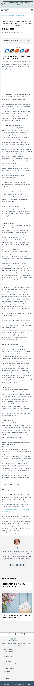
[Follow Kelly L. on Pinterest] (23, 565)
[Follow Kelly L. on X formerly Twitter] (13, 565)
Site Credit (26, 684)
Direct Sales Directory (11, 668)
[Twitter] (21, 634)
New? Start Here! (10, 651)
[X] (12, 50)
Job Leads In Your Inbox (12, 654)
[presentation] (17, 603)
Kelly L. (6, 32)
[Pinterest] (27, 50)
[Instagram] (18, 634)
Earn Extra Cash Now (11, 666)
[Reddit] (17, 50)
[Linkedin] (22, 50)
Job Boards (8, 661)
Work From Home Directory (12, 663)
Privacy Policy (7, 682)
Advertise (8, 678)
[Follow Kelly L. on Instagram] (17, 565)
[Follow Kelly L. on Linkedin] (20, 565)
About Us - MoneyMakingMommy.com (13, 15)
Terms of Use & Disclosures (23, 682)
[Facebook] (7, 50)
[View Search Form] (2, 4)
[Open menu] (32, 10)
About (7, 673)
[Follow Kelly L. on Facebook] (10, 565)
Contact (8, 676)
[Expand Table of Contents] (29, 41)
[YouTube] (24, 634)
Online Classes (9, 656)
